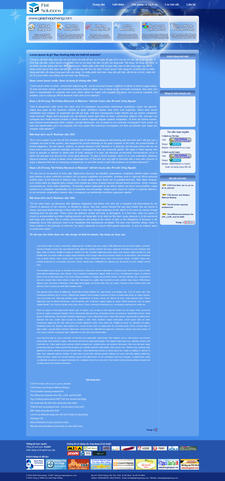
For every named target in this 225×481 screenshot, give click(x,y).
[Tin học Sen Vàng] (87, 458)
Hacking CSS (36, 418)
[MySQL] (115, 450)
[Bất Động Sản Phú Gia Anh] (177, 458)
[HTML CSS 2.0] (188, 450)
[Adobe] (144, 450)
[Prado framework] (73, 455)
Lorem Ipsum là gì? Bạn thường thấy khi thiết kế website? (65, 54)
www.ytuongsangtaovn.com (65, 475)
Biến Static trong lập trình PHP (44, 411)
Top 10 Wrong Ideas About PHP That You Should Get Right (58, 399)
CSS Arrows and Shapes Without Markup (49, 387)
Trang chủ (98, 4)
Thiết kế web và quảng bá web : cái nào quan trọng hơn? (57, 407)
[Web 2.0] (99, 455)
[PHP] (106, 450)
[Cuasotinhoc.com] (110, 458)
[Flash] (160, 450)
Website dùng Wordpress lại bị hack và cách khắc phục (56, 426)
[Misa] (75, 450)
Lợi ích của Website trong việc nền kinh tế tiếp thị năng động (59, 414)
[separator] (100, 450)
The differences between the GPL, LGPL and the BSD (55, 395)
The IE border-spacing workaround (46, 391)
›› (193, 222)
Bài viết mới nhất (177, 178)
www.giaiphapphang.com (168, 478)
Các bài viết (172, 4)
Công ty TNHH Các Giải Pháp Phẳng (48, 478)
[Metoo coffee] (65, 458)
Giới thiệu (118, 4)
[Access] (90, 450)
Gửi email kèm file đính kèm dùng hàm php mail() (53, 403)
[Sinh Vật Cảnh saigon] (132, 458)
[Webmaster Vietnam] (42, 458)
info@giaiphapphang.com (138, 478)
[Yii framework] (86, 455)
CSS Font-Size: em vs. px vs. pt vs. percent (50, 383)
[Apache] (128, 450)
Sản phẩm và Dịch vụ (144, 4)
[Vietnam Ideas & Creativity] (155, 458)
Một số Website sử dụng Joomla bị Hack (49, 422)
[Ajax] (173, 450)
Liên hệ (191, 4)
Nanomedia (42, 475)
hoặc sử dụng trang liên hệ (178, 167)
